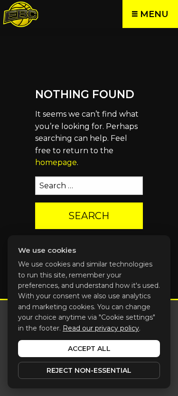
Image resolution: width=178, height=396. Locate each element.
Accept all (89, 348)
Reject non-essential (89, 370)
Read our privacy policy (101, 328)
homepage (56, 162)
